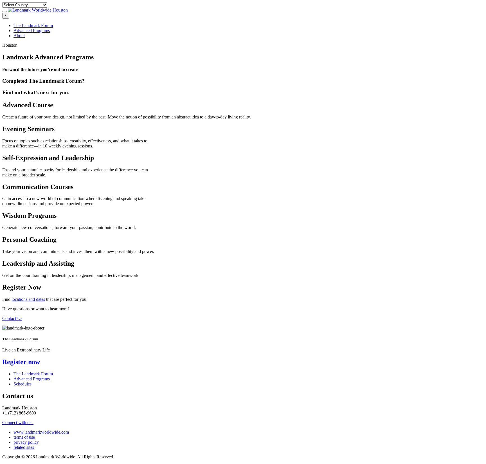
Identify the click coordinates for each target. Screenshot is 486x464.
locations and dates (28, 299)
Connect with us (17, 422)
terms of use (24, 437)
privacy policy (26, 442)
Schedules (23, 384)
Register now (21, 362)
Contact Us (12, 318)
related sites (24, 447)
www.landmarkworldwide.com (41, 432)
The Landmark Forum (33, 25)
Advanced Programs (32, 30)
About (19, 35)
